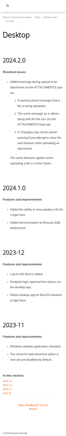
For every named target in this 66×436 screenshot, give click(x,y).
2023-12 (7, 389)
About (37, 17)
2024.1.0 (7, 385)
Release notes (50, 17)
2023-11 (7, 393)
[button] (7, 5)
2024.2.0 (7, 381)
